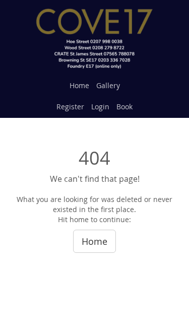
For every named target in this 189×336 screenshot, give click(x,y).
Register (70, 106)
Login (100, 106)
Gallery (108, 85)
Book (124, 106)
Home (79, 85)
